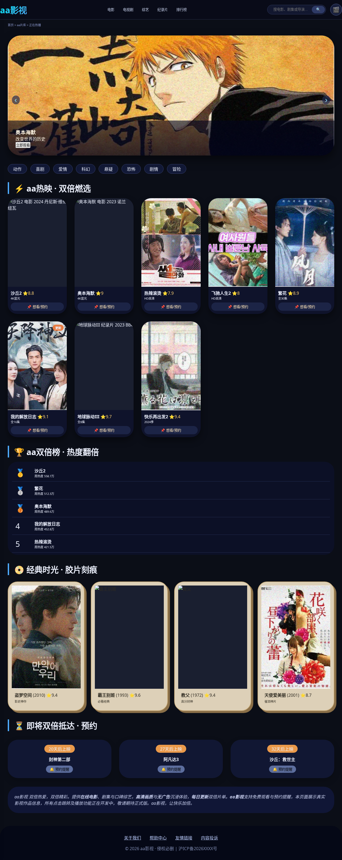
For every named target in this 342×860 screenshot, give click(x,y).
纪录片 (162, 10)
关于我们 (132, 838)
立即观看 (23, 145)
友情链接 (183, 838)
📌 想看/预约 (37, 307)
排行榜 (181, 10)
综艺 (145, 10)
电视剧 (128, 10)
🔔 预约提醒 (59, 769)
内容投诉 (209, 838)
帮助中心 (158, 838)
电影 (110, 10)
